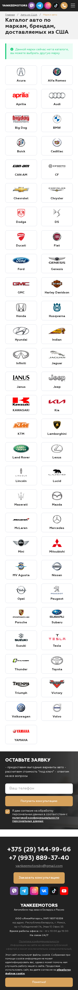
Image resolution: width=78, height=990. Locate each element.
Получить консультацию (39, 801)
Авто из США (29, 15)
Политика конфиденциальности (39, 941)
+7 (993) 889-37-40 (39, 858)
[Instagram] (47, 5)
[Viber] (31, 5)
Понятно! (39, 982)
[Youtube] (64, 891)
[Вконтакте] (44, 891)
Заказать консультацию (39, 877)
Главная (10, 15)
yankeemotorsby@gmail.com (39, 866)
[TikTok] (55, 5)
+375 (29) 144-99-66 (39, 850)
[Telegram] (39, 5)
